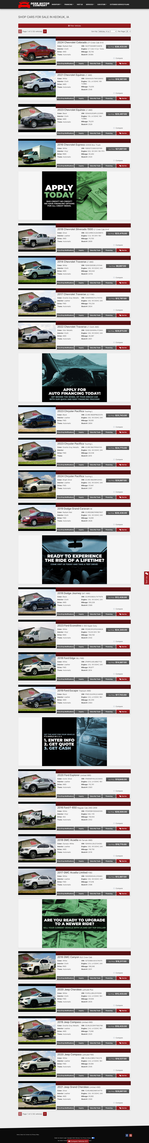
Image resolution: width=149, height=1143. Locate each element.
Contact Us (28, 1134)
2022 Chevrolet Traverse (78, 326)
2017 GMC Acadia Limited (74, 872)
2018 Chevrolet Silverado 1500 (83, 229)
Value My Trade (95, 63)
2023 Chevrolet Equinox (74, 109)
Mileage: (84, 52)
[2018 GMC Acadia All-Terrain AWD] (37, 848)
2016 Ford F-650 (77, 807)
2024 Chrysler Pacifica (75, 476)
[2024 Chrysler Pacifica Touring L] (37, 484)
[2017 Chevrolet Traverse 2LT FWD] (37, 302)
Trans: (59, 55)
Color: (59, 46)
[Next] (45, 31)
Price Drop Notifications (65, 63)
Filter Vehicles (75, 26)
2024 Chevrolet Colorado (80, 42)
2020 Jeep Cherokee (75, 989)
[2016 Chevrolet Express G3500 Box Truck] (37, 153)
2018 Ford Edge (70, 658)
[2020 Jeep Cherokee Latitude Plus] (37, 998)
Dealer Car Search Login (60, 1138)
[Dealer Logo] (34, 4)
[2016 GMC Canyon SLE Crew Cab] (37, 965)
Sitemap (78, 1138)
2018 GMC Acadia (74, 840)
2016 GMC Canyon (74, 957)
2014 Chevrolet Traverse (75, 261)
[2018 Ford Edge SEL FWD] (37, 666)
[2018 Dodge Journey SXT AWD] (37, 601)
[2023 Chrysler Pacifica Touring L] (37, 419)
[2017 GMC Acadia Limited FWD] (37, 881)
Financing (109, 63)
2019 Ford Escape (74, 690)
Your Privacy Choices (85, 1138)
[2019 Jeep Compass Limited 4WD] (37, 1030)
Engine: (84, 49)
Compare (119, 58)
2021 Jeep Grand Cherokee (78, 1087)
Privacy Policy (35, 1134)
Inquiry (81, 63)
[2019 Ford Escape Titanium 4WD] (37, 699)
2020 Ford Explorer (74, 775)
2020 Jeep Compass (75, 1054)
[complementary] (143, 1137)
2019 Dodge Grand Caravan (74, 508)
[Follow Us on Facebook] (126, 1135)
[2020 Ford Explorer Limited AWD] (37, 783)
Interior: (60, 49)
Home (18, 1134)
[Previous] (20, 31)
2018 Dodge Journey (73, 593)
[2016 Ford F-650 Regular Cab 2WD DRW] (37, 816)
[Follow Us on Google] (130, 1135)
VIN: (83, 46)
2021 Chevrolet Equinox (74, 74)
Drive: (59, 52)
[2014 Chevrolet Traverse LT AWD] (37, 270)
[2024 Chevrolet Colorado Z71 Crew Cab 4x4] (37, 50)
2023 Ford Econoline (77, 625)
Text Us (124, 63)
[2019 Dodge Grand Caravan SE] (37, 517)
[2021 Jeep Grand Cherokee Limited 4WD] (37, 1095)
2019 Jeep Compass (75, 1022)
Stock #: (84, 55)
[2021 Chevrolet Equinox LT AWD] (37, 83)
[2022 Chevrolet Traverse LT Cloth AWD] (37, 335)
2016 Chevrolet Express (79, 144)
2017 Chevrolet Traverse (75, 294)
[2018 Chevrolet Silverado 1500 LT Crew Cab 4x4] (37, 237)
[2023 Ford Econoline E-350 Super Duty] (37, 634)
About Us (22, 1134)
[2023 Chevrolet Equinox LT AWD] (37, 118)
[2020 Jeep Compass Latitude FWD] (37, 1063)
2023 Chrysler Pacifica (75, 411)
